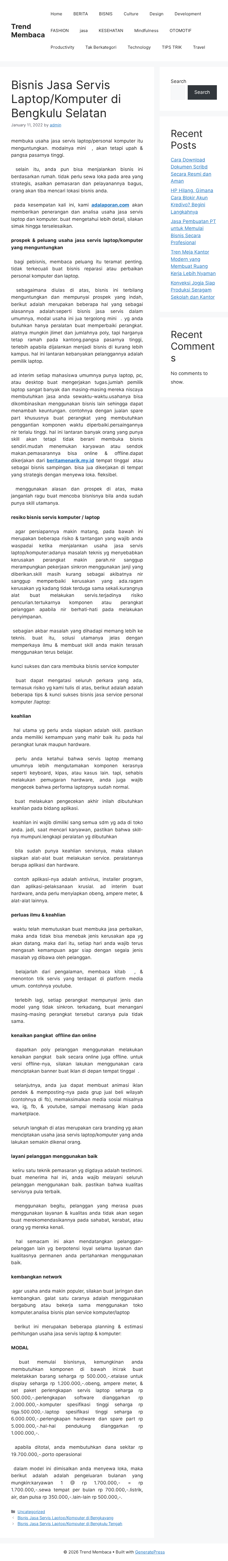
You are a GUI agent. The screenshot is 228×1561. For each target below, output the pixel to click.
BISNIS (106, 13)
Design (156, 13)
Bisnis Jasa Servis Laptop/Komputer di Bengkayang (65, 1517)
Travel (199, 47)
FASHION (60, 30)
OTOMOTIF (181, 30)
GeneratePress (150, 1552)
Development (188, 13)
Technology (139, 47)
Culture (131, 13)
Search (178, 81)
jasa (84, 30)
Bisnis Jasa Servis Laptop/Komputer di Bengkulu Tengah (70, 1523)
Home (56, 13)
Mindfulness (146, 30)
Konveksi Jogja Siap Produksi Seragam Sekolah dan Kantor (193, 290)
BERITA (80, 13)
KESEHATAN (111, 30)
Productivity (62, 47)
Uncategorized (31, 1511)
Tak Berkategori (101, 47)
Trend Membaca (28, 30)
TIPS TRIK (172, 47)
